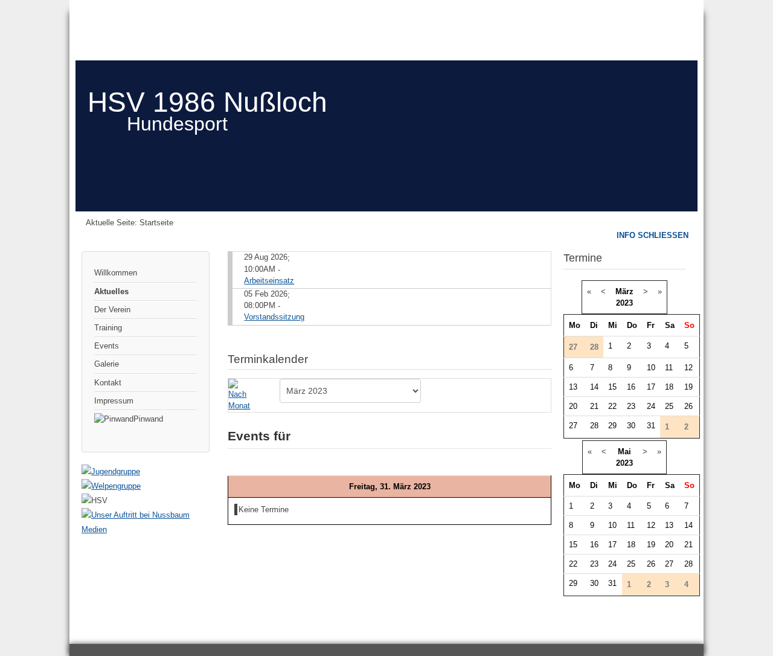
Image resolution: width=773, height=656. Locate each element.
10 (651, 367)
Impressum (113, 400)
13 (573, 386)
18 (669, 386)
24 (651, 406)
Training (108, 327)
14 (594, 386)
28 (594, 425)
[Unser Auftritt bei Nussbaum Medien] (146, 529)
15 (612, 386)
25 (669, 406)
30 (631, 425)
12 (688, 367)
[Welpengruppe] (111, 485)
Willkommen (115, 272)
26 (688, 406)
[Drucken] (546, 353)
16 (631, 386)
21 (594, 406)
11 (669, 367)
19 (688, 386)
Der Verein (112, 309)
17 (651, 386)
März (624, 291)
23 (631, 406)
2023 (624, 302)
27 (573, 425)
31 (651, 425)
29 (612, 425)
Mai (624, 451)
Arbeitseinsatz (269, 280)
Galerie (106, 363)
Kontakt (107, 382)
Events (106, 345)
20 (573, 406)
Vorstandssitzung (274, 316)
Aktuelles (111, 291)
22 (612, 406)
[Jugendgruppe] (111, 471)
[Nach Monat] (241, 394)
